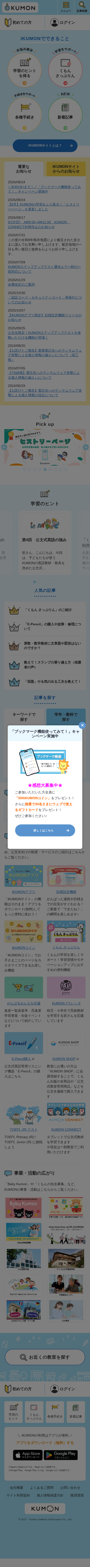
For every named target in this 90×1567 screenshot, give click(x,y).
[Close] (82, 725)
